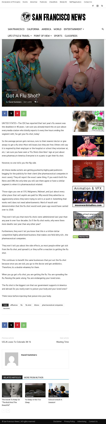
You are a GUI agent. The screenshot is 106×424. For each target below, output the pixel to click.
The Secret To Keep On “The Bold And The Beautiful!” (11, 402)
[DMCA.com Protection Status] (81, 237)
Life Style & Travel (19, 36)
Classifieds (71, 36)
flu (21, 305)
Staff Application (75, 2)
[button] (102, 29)
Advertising (81, 421)
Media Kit (63, 2)
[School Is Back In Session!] (58, 390)
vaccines (6, 308)
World (57, 29)
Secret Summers (12, 90)
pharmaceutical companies (52, 305)
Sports (58, 36)
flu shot (28, 305)
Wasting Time (62, 342)
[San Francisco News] (53, 17)
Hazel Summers (15, 102)
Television (6, 396)
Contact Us (88, 2)
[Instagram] (97, 6)
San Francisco (16, 29)
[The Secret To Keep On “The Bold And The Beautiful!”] (12, 390)
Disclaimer (57, 421)
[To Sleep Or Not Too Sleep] (35, 390)
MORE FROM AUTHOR (33, 377)
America (46, 29)
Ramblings (30, 396)
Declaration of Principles (11, 2)
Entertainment (73, 29)
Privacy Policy (69, 421)
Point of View (42, 36)
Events (25, 2)
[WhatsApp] (23, 113)
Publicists (43, 2)
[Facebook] (93, 6)
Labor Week (53, 396)
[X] (102, 6)
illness (36, 305)
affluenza (14, 305)
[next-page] (8, 410)
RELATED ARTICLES (12, 377)
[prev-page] (3, 410)
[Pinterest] (17, 113)
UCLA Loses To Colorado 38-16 (16, 342)
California (33, 29)
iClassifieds (53, 2)
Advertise (33, 2)
